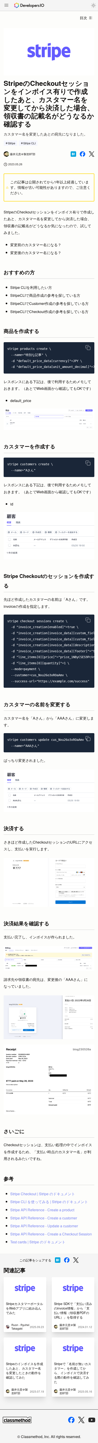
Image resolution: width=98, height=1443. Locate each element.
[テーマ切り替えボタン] (93, 5)
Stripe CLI (29, 143)
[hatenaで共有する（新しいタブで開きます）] (73, 154)
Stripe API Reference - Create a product (42, 1209)
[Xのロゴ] (81, 1420)
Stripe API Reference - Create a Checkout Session (51, 1234)
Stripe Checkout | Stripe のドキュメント (42, 1193)
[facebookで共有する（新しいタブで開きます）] (82, 154)
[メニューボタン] (6, 5)
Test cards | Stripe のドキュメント (37, 1241)
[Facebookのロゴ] (71, 1420)
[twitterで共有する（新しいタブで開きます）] (91, 154)
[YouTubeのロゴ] (91, 1420)
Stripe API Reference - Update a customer (44, 1225)
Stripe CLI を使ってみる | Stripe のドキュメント (49, 1201)
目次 (83, 17)
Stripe (11, 143)
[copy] (88, 347)
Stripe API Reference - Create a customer (43, 1218)
